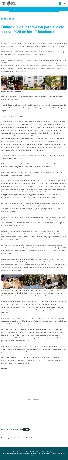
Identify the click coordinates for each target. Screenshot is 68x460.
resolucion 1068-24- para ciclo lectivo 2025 (11, 429)
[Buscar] (60, 3)
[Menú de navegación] (64, 3)
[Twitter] (5, 18)
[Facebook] (2, 18)
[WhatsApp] (10, 18)
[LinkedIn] (13, 18)
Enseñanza (14, 10)
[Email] (7, 18)
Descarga (26, 429)
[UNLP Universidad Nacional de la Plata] (8, 3)
